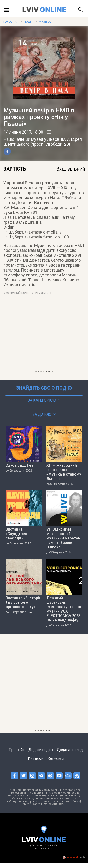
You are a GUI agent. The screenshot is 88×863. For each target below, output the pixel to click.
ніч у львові (42, 292)
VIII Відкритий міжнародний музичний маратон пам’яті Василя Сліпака (63, 538)
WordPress (73, 801)
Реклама (35, 759)
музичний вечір (18, 292)
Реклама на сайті (44, 372)
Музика (45, 21)
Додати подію (40, 750)
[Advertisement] (44, 335)
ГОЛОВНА (9, 21)
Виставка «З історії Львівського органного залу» (23, 602)
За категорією (42, 400)
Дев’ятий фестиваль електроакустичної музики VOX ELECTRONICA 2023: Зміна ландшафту (63, 609)
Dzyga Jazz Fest (20, 465)
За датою (42, 414)
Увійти (27, 804)
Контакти (55, 759)
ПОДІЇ (27, 21)
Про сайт (16, 750)
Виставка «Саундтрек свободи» (16, 533)
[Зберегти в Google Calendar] (47, 132)
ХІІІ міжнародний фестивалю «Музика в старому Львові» (63, 472)
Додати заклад (70, 750)
